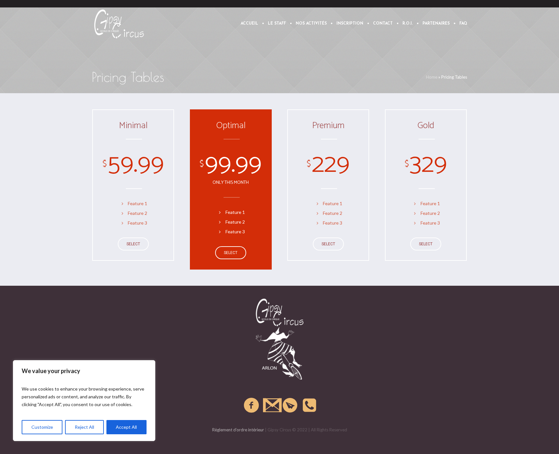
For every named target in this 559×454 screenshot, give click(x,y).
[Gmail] (271, 405)
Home (431, 77)
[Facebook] (252, 405)
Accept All (126, 427)
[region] (84, 400)
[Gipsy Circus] (279, 339)
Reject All (84, 427)
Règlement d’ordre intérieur (238, 429)
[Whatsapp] (310, 405)
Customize (42, 427)
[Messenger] (290, 405)
